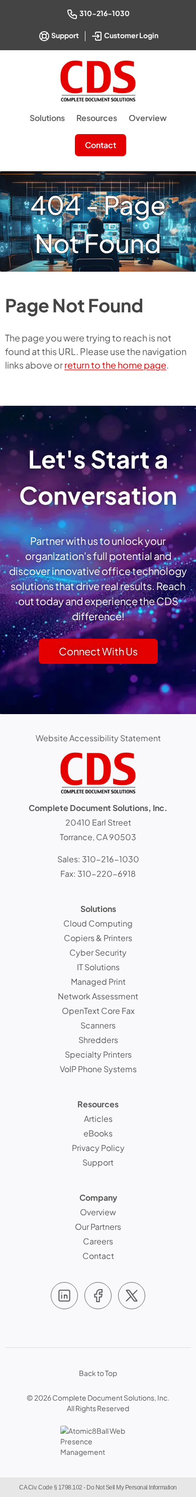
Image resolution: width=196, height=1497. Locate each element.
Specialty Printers (98, 1054)
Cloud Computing (98, 923)
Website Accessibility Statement (98, 738)
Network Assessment (98, 996)
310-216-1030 (105, 13)
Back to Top (98, 1372)
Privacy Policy (98, 1147)
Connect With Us (98, 651)
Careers (98, 1241)
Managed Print (98, 981)
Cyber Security (98, 952)
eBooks (98, 1133)
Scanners (98, 1025)
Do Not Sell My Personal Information (131, 1487)
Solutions (47, 117)
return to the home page (115, 365)
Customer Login (132, 34)
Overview (148, 117)
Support (64, 35)
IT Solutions (98, 967)
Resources (96, 117)
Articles (98, 1118)
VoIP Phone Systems (98, 1069)
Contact (100, 145)
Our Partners (98, 1226)
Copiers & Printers (98, 938)
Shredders (98, 1039)
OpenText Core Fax (98, 1010)
